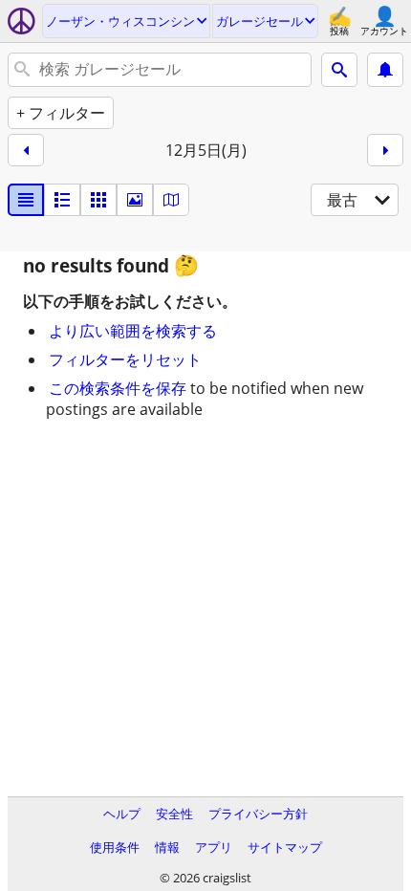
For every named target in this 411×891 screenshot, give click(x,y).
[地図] (171, 200)
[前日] (26, 150)
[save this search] (385, 70)
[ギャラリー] (135, 200)
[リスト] (26, 200)
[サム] (62, 200)
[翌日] (385, 150)
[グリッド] (98, 200)
